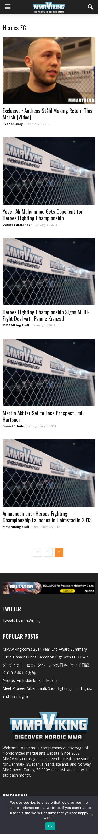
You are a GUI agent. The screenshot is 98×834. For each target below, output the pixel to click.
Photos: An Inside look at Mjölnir (30, 680)
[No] (91, 815)
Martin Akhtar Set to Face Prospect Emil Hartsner (43, 416)
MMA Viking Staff (16, 325)
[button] (90, 7)
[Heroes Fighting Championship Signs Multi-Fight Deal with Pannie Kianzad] (49, 271)
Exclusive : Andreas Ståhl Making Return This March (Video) (48, 113)
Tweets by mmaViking (21, 620)
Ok (50, 826)
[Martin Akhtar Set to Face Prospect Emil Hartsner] (49, 372)
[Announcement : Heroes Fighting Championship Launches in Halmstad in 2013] (49, 473)
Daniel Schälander (17, 225)
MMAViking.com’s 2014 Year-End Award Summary (45, 649)
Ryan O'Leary (13, 124)
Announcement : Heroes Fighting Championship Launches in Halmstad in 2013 (47, 516)
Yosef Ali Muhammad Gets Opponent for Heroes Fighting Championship (43, 214)
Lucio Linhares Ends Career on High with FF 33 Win (46, 657)
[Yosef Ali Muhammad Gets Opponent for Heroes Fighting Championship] (49, 170)
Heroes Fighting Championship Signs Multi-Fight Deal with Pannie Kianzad (46, 315)
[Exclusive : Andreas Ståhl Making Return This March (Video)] (49, 70)
